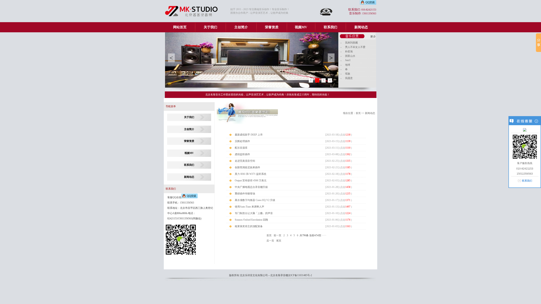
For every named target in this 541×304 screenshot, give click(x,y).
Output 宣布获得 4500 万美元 (250, 180)
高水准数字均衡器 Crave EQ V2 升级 (255, 200)
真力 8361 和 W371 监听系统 (250, 173)
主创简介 (241, 27)
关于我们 (210, 27)
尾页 (278, 240)
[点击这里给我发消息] (524, 129)
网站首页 (180, 27)
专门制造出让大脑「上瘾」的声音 (254, 213)
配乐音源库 (241, 147)
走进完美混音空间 (245, 160)
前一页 (277, 235)
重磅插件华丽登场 (245, 193)
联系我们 (330, 27)
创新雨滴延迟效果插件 (247, 167)
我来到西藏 (351, 42)
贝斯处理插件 (242, 141)
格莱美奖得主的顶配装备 (249, 226)
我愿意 (349, 78)
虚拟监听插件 (242, 154)
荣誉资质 (272, 27)
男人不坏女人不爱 (355, 47)
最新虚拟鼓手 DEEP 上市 (249, 134)
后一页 (270, 240)
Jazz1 (348, 60)
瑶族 (347, 73)
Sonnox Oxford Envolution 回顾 (251, 219)
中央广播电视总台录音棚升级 (251, 187)
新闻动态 (361, 27)
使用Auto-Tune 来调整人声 (249, 206)
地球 (347, 64)
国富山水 (350, 55)
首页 (358, 113)
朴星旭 (349, 51)
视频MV (301, 27)
